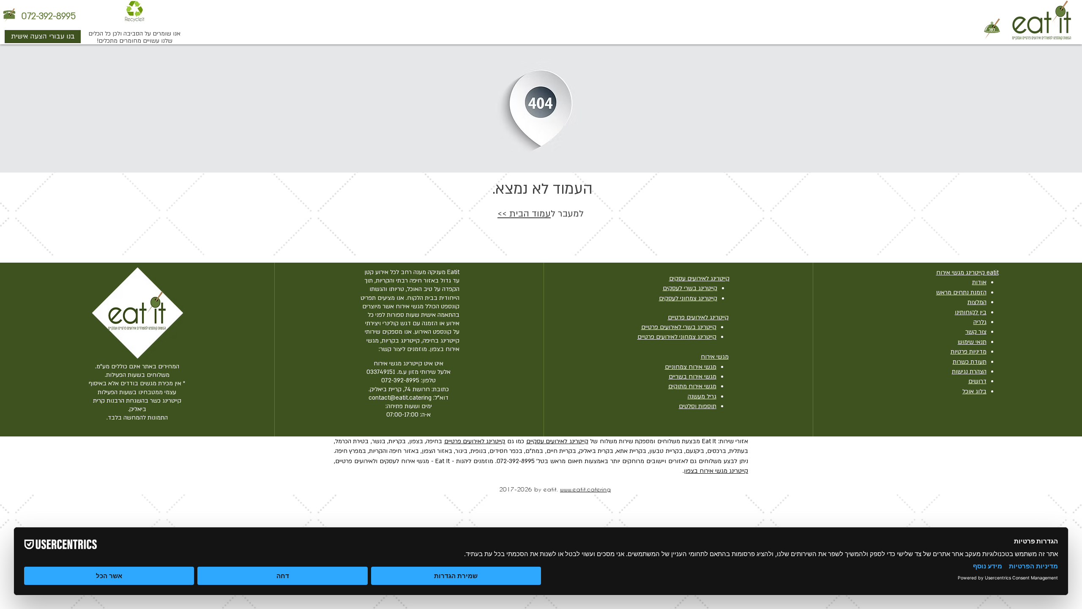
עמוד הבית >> (524, 214)
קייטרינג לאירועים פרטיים (474, 441)
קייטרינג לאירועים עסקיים (557, 441)
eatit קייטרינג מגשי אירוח (967, 273)
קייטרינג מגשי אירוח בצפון (716, 471)
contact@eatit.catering (400, 398)
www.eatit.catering (585, 489)
